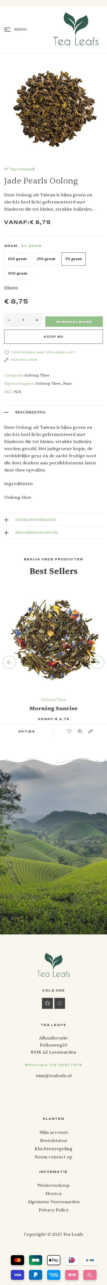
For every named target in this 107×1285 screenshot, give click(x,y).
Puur (67, 383)
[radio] (17, 259)
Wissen (11, 287)
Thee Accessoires (53, 699)
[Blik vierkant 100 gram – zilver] (53, 637)
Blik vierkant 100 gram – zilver (53, 708)
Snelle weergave (80, 731)
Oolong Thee (36, 375)
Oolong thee (48, 383)
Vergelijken (24, 360)
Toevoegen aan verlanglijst (43, 352)
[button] (26, 731)
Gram (11, 246)
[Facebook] (47, 1003)
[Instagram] (59, 1003)
